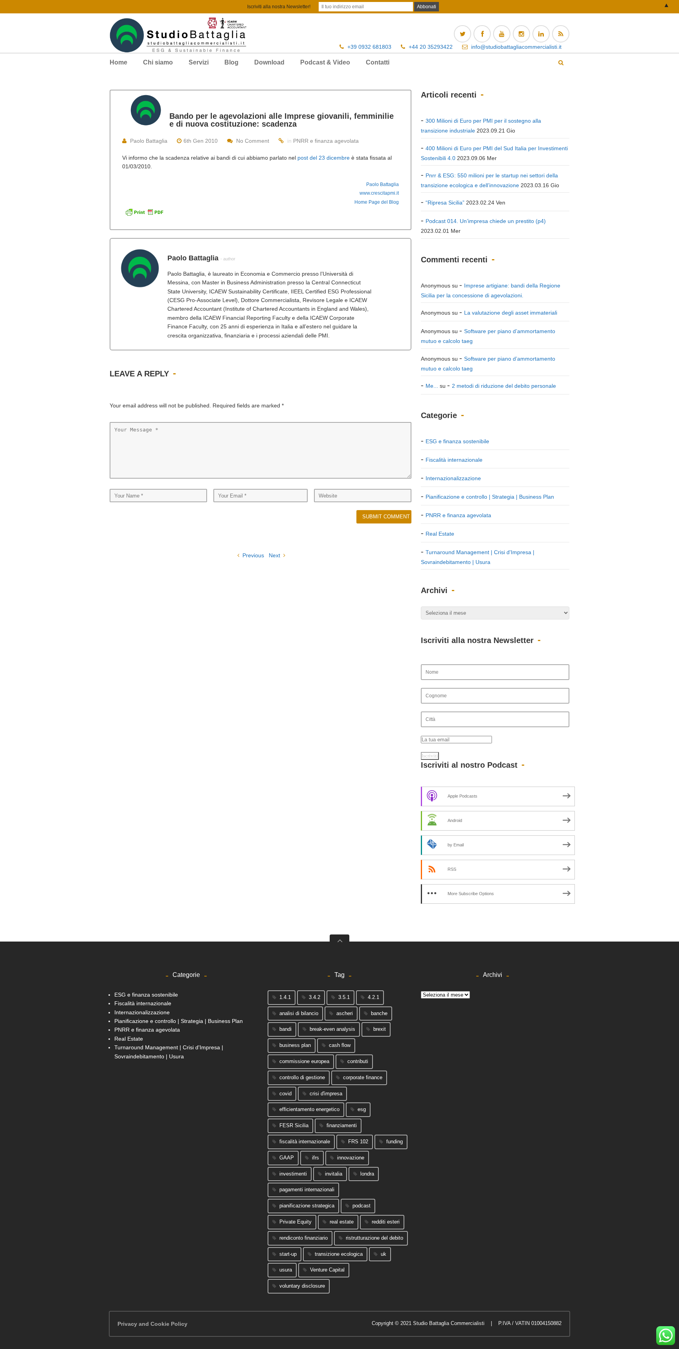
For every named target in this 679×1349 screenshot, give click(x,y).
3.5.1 (344, 997)
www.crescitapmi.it (379, 193)
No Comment (252, 141)
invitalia (333, 1174)
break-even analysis (332, 1029)
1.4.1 (285, 997)
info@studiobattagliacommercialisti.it (516, 47)
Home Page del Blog (376, 202)
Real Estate (440, 534)
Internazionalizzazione (453, 478)
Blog (231, 62)
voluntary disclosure (302, 1286)
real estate (342, 1222)
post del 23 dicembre (323, 158)
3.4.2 (314, 997)
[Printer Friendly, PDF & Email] (144, 212)
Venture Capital (327, 1270)
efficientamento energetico (309, 1109)
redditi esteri (386, 1222)
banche (379, 1013)
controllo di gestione (302, 1077)
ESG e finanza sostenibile (457, 441)
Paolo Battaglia (148, 141)
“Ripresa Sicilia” (445, 202)
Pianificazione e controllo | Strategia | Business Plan (490, 497)
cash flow (340, 1045)
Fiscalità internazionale (454, 460)
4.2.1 (373, 997)
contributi (357, 1061)
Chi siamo (158, 62)
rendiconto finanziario (303, 1238)
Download (269, 62)
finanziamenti (342, 1125)
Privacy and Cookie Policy (152, 1324)
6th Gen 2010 (201, 141)
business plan (295, 1045)
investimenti (293, 1174)
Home (118, 62)
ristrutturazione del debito (374, 1238)
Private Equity (295, 1222)
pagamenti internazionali (306, 1189)
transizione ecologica (339, 1254)
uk (383, 1254)
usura (285, 1270)
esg (362, 1109)
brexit (379, 1029)
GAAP (286, 1158)
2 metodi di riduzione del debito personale (504, 386)
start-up (288, 1254)
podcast (361, 1206)
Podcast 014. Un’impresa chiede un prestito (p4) (486, 221)
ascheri (344, 1013)
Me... (432, 386)
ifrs (315, 1158)
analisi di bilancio (298, 1013)
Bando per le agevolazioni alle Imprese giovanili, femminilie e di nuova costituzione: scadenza (281, 120)
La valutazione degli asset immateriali (510, 313)
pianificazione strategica (306, 1206)
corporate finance (362, 1077)
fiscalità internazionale (304, 1141)
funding (394, 1141)
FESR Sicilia (293, 1125)
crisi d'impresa (326, 1094)
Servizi (199, 62)
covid (285, 1094)
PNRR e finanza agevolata (326, 141)
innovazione (350, 1158)
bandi (285, 1029)
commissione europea (304, 1061)
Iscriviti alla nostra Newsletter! (278, 6)
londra (367, 1174)
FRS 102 (358, 1141)
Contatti (377, 62)
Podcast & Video (325, 62)
